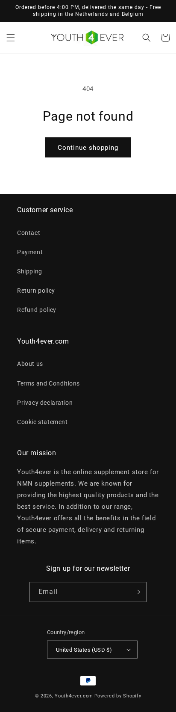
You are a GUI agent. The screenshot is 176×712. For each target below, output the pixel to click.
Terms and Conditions (48, 383)
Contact (28, 232)
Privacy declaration (45, 402)
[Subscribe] (136, 592)
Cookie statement (42, 421)
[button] (10, 37)
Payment (30, 252)
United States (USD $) (84, 650)
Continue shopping (88, 147)
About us (30, 363)
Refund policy (36, 309)
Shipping (29, 271)
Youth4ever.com (74, 696)
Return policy (36, 290)
